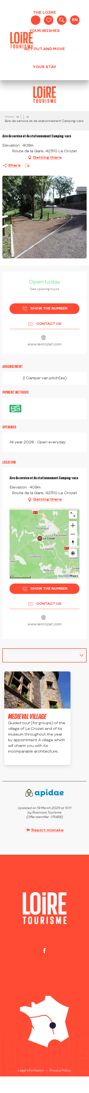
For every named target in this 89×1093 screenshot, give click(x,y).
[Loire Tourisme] (21, 40)
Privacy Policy (60, 1070)
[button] (61, 20)
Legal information (31, 1070)
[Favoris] (48, 20)
